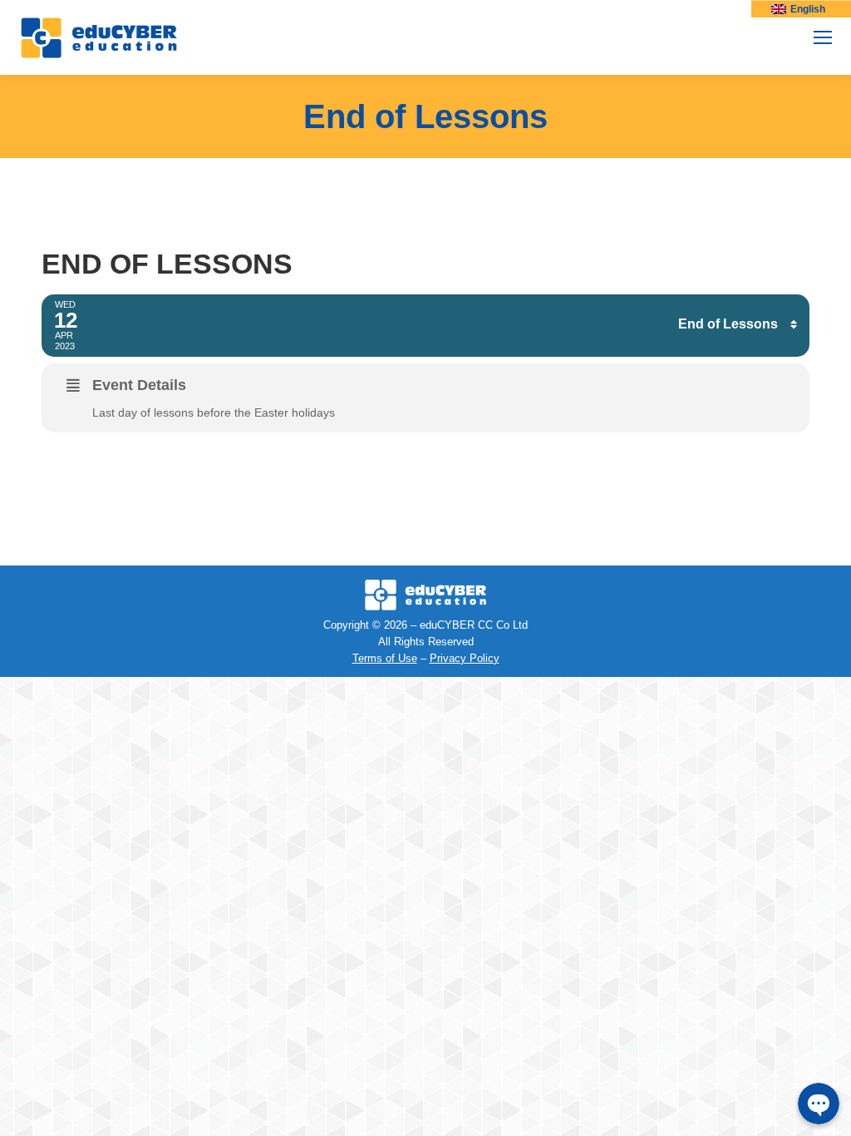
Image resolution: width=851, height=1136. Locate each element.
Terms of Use (384, 658)
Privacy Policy (464, 658)
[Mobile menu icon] (822, 37)
